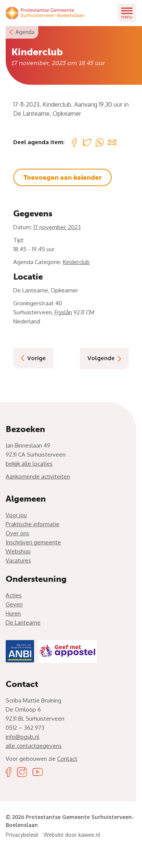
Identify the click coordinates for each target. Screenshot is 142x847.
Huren (13, 613)
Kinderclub (76, 262)
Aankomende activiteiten (38, 476)
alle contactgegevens (34, 745)
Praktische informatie (32, 524)
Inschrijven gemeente (33, 542)
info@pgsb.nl (22, 736)
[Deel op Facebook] (74, 142)
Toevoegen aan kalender (62, 177)
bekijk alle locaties (29, 463)
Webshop (18, 551)
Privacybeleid (22, 834)
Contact (67, 758)
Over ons (17, 533)
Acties (14, 595)
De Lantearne (23, 622)
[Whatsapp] (99, 142)
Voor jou (16, 515)
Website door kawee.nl (72, 834)
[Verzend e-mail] (112, 142)
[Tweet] (87, 142)
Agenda (25, 32)
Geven (14, 604)
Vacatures (18, 560)
